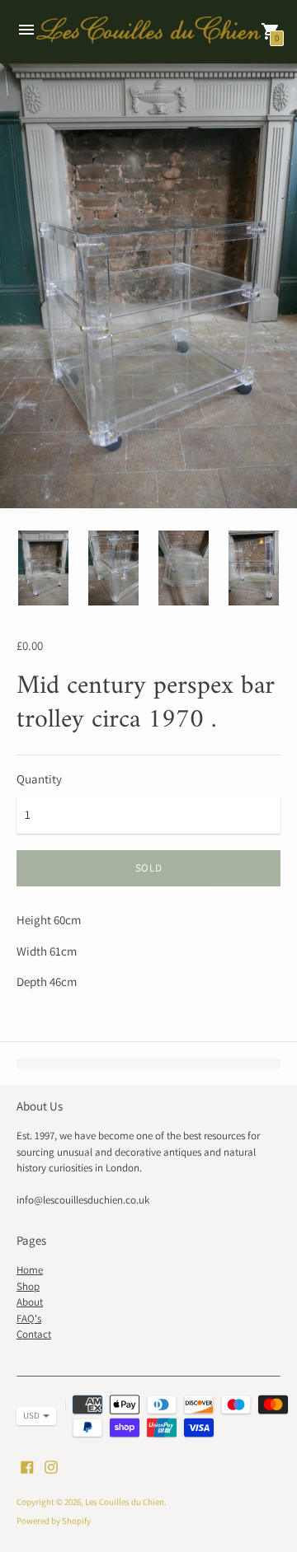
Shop (28, 1286)
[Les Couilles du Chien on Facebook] (27, 1466)
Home (29, 1270)
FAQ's (28, 1318)
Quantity (39, 779)
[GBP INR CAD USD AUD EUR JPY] (28, 1416)
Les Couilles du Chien (124, 1502)
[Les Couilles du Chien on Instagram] (51, 1466)
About (29, 1302)
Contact (33, 1334)
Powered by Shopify (53, 1520)
